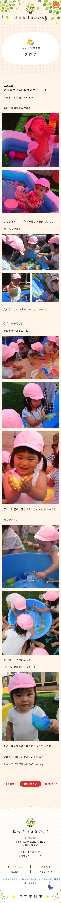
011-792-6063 (32, 852)
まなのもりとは (15, 866)
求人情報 (15, 871)
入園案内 (45, 866)
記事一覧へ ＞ (30, 783)
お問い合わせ (45, 871)
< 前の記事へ (9, 783)
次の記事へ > (51, 783)
